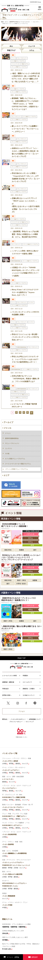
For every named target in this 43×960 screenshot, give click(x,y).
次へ (31, 412)
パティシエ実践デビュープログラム (16, 469)
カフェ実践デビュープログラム (15, 458)
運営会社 (4, 719)
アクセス (22, 711)
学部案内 (25, 675)
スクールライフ (27, 682)
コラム (31, 50)
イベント (8, 433)
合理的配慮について (35, 719)
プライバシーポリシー (16, 721)
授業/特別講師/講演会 (12, 438)
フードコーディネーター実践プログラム (18, 464)
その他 (7, 453)
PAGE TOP (22, 658)
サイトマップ (30, 721)
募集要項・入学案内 (29, 688)
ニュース (31, 46)
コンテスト (8, 448)
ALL (11, 46)
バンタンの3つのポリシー (18, 719)
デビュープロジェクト (12, 443)
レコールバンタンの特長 (9, 675)
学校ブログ (11, 50)
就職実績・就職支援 (8, 682)
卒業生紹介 (5, 688)
